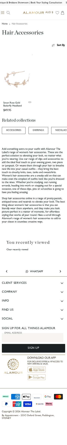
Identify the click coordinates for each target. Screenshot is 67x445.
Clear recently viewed (17, 250)
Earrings (38, 130)
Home (5, 24)
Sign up (33, 348)
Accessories (13, 130)
